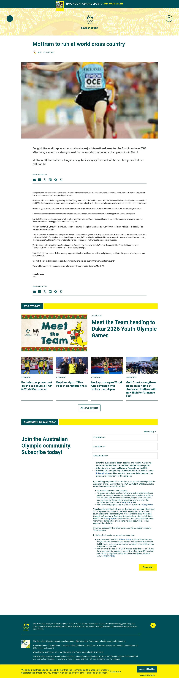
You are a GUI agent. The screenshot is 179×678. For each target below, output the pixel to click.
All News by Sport (89, 408)
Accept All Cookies (146, 669)
